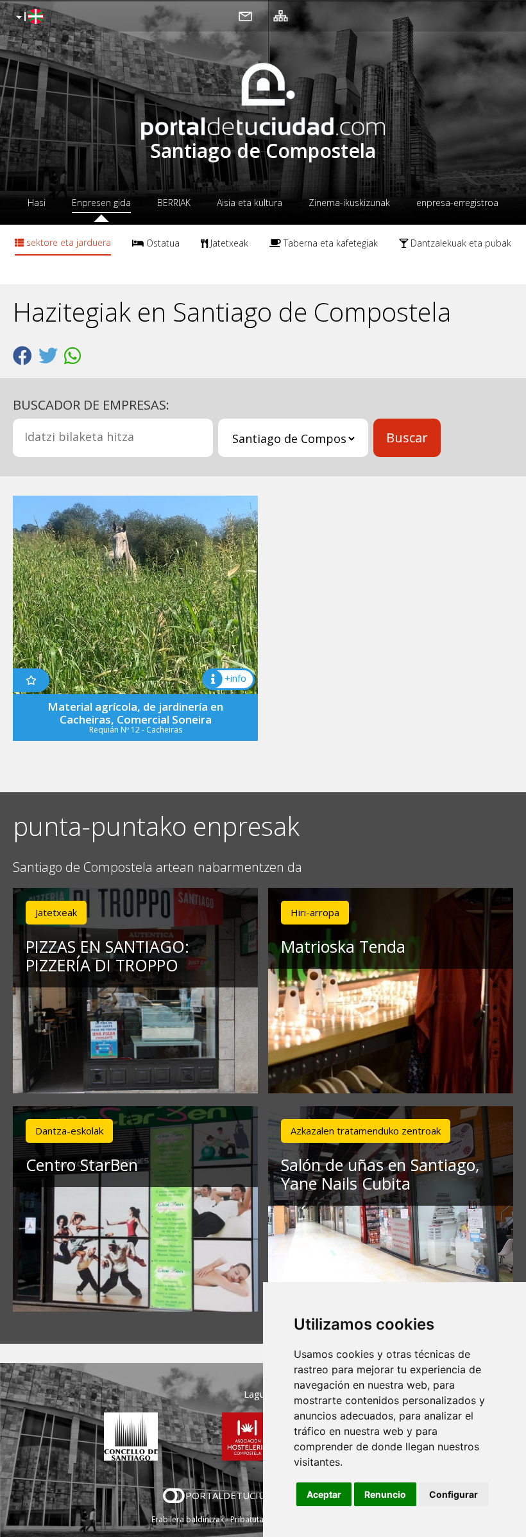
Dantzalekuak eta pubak (459, 243)
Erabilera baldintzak (187, 1519)
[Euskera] (28, 17)
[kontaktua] (245, 15)
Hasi (37, 202)
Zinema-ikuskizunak (349, 202)
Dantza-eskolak (69, 1130)
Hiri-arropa (315, 912)
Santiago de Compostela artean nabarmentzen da (157, 868)
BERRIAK (174, 202)
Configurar (453, 1494)
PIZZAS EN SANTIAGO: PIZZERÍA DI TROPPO (107, 955)
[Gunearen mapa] (281, 15)
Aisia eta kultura (249, 202)
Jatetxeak (228, 243)
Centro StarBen (82, 1165)
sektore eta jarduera (67, 242)
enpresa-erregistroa (457, 202)
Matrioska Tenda (343, 946)
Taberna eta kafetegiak (329, 243)
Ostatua (162, 243)
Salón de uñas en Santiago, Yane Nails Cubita (380, 1174)
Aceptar (324, 1494)
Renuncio (385, 1494)
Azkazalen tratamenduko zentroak (366, 1130)
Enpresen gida (101, 202)
